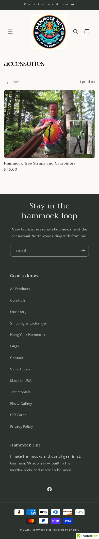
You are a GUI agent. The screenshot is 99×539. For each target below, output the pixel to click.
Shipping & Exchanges (28, 323)
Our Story (18, 312)
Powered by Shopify (65, 529)
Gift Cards (18, 415)
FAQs (14, 346)
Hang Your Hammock (27, 335)
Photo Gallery (21, 404)
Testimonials (20, 392)
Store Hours (20, 369)
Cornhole (18, 301)
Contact (16, 358)
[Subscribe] (83, 251)
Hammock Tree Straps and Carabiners (39, 163)
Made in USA (21, 381)
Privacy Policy (21, 427)
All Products (20, 289)
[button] (10, 31)
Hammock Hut (41, 529)
